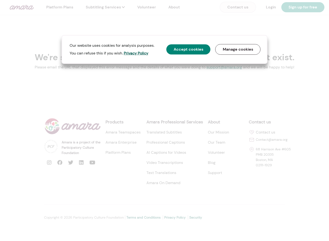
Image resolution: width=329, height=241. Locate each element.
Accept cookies (188, 49)
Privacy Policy (136, 53)
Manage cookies (238, 49)
